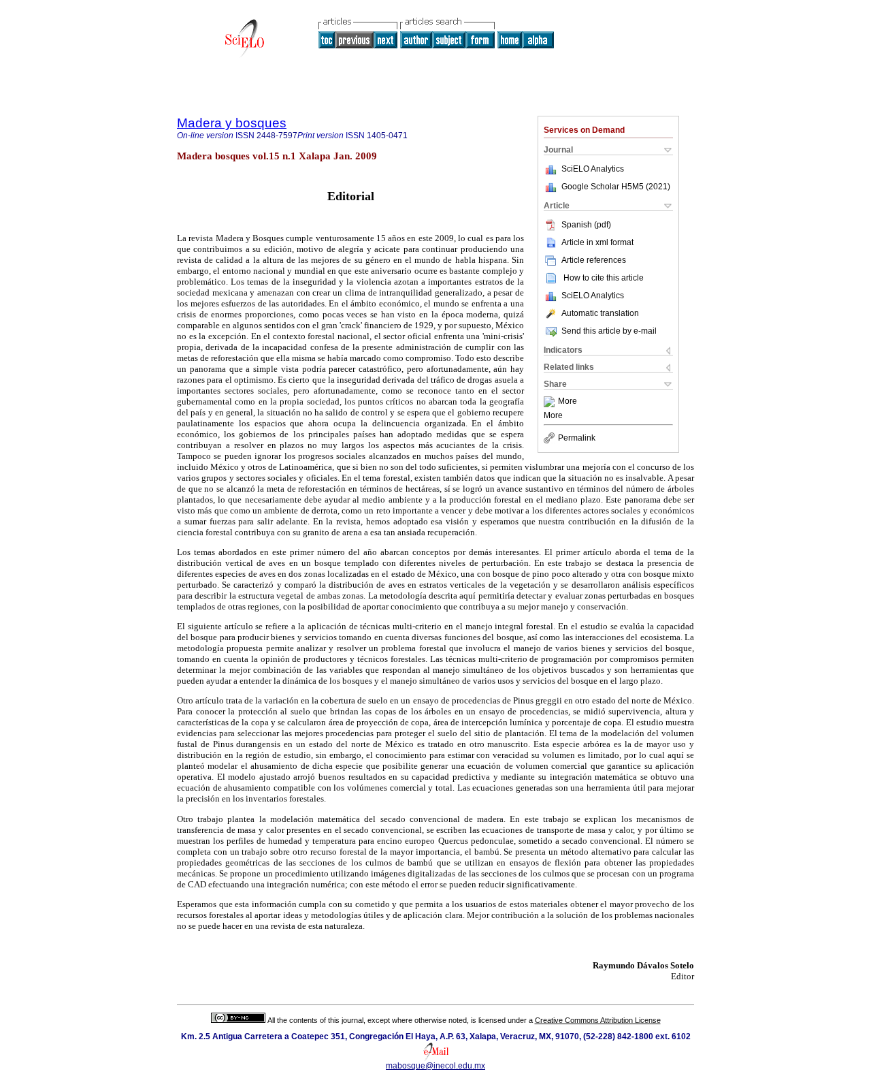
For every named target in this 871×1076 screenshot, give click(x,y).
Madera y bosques (231, 123)
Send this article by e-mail (609, 331)
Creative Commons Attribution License (598, 1020)
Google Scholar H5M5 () (615, 186)
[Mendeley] (551, 402)
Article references (593, 260)
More (567, 402)
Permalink (576, 438)
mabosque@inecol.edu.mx (435, 1066)
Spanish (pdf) (586, 225)
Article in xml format (597, 242)
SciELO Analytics (592, 169)
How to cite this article (603, 278)
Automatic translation (600, 313)
